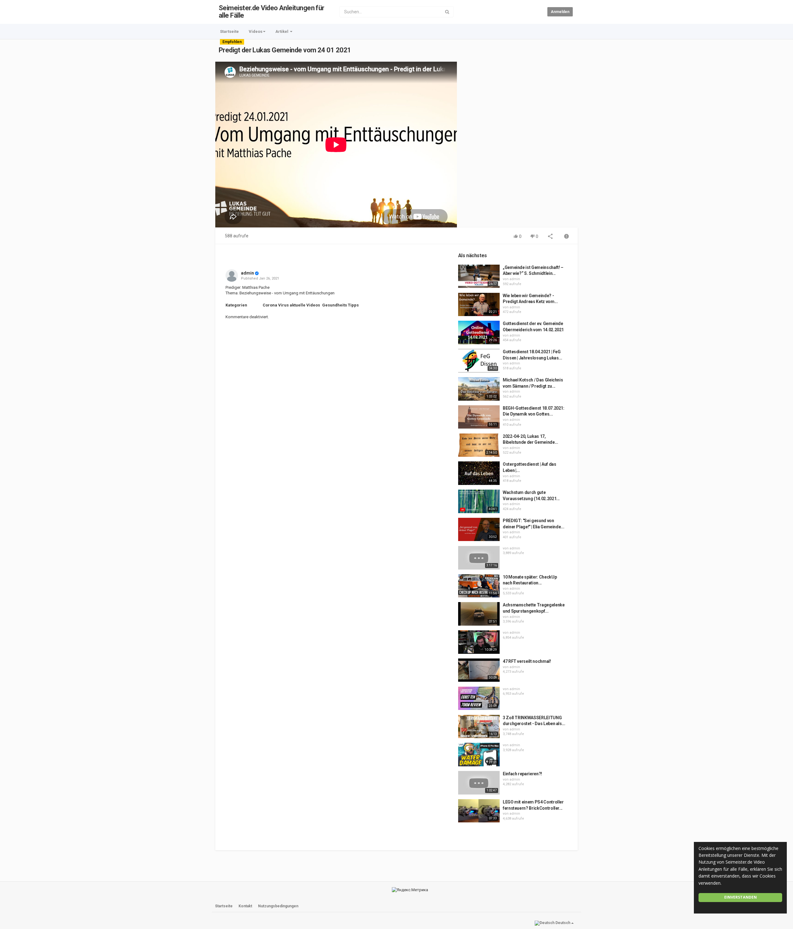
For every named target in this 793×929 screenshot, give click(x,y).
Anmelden (560, 12)
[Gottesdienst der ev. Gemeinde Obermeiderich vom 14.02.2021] (479, 332)
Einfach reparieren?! (522, 773)
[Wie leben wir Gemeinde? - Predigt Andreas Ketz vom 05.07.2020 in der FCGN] (479, 304)
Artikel (282, 31)
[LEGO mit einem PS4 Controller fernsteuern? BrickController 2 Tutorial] (479, 811)
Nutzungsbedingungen (278, 906)
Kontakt (245, 906)
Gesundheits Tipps (340, 305)
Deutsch (562, 923)
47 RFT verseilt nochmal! (527, 661)
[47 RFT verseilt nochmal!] (479, 670)
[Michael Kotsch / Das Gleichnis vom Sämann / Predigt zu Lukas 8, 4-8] (479, 389)
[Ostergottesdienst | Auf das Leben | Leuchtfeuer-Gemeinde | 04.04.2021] (479, 473)
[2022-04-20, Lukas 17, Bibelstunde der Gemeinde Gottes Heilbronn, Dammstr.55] (479, 445)
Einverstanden (740, 897)
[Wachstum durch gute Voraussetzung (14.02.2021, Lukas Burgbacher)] (479, 501)
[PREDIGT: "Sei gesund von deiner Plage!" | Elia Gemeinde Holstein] (479, 529)
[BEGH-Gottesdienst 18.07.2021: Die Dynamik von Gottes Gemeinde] (479, 417)
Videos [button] (255, 31)
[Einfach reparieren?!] (479, 783)
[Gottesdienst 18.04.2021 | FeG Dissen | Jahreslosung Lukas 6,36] (479, 360)
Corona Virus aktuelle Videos (291, 305)
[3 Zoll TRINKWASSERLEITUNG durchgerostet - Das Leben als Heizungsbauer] (479, 726)
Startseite (229, 31)
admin (247, 273)
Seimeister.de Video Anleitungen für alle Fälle (271, 11)
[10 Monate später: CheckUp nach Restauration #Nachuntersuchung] (479, 586)
